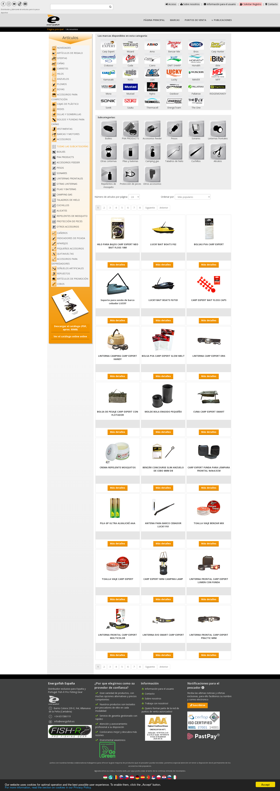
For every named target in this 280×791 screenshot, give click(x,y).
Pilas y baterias (66, 189)
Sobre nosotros (191, 4)
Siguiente (150, 207)
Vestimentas (64, 128)
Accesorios (64, 139)
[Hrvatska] (164, 777)
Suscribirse (198, 705)
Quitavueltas (65, 253)
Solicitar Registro (252, 4)
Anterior (164, 207)
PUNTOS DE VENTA (195, 20)
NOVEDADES (64, 47)
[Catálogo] (70, 305)
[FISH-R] (70, 731)
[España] (142, 777)
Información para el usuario (221, 4)
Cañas (60, 63)
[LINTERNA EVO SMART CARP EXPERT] (163, 618)
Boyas (60, 89)
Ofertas (62, 58)
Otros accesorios (68, 226)
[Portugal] (148, 777)
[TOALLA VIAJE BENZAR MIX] (209, 507)
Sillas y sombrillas (69, 114)
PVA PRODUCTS (65, 157)
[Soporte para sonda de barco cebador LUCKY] (117, 284)
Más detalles (117, 264)
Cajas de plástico (68, 103)
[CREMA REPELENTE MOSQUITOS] (117, 451)
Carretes (62, 68)
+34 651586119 (62, 716)
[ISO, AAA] (203, 718)
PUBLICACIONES (223, 20)
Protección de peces (69, 221)
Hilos (60, 73)
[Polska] (158, 777)
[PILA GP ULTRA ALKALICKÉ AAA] (117, 507)
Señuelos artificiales (70, 268)
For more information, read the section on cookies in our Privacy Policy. (48, 787)
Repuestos (63, 273)
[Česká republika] (126, 777)
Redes (60, 109)
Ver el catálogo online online (70, 336)
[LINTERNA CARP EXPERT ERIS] (209, 340)
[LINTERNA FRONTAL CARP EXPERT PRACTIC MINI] (209, 618)
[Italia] (174, 777)
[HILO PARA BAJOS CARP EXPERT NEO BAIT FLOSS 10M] (117, 228)
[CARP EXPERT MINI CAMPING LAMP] (163, 563)
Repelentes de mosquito (72, 215)
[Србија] (153, 777)
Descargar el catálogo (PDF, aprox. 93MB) (70, 328)
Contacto (272, 4)
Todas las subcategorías (72, 146)
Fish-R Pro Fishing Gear (70, 692)
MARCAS (175, 20)
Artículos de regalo (70, 52)
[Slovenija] (169, 777)
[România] (116, 777)
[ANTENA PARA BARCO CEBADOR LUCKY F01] (163, 507)
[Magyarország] (105, 777)
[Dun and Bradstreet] (156, 727)
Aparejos (62, 243)
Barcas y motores (68, 134)
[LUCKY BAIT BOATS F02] (163, 228)
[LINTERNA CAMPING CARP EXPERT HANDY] (117, 340)
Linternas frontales (70, 178)
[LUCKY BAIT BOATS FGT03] (163, 284)
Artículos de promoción (72, 278)
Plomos (62, 84)
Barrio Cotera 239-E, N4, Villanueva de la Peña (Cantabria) (70, 710)
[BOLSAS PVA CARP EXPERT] (209, 228)
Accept (265, 784)
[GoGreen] (105, 749)
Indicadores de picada (71, 238)
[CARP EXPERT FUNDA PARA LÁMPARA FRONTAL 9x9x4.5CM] (209, 451)
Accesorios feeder (68, 162)
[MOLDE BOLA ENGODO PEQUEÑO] (163, 395)
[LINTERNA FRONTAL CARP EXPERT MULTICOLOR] (117, 618)
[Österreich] (132, 777)
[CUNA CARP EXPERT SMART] (209, 395)
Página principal (55, 29)
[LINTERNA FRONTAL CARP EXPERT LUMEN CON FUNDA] (209, 563)
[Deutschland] (137, 777)
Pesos (60, 167)
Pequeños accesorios (70, 248)
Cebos (60, 283)
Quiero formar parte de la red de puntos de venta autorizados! (160, 710)
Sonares (62, 173)
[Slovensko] (121, 777)
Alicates (62, 210)
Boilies (61, 151)
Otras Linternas (67, 183)
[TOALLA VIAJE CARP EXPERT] (117, 563)
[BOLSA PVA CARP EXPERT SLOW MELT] (163, 340)
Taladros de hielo (68, 199)
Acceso (172, 4)
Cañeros (62, 232)
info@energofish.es (64, 721)
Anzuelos (63, 78)
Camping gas (64, 194)
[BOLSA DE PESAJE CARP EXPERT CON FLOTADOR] (117, 395)
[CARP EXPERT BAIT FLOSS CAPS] (209, 284)
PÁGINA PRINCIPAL (154, 20)
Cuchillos (63, 205)
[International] (110, 777)
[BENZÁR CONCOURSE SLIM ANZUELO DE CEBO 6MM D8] (163, 451)
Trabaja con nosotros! (156, 703)
